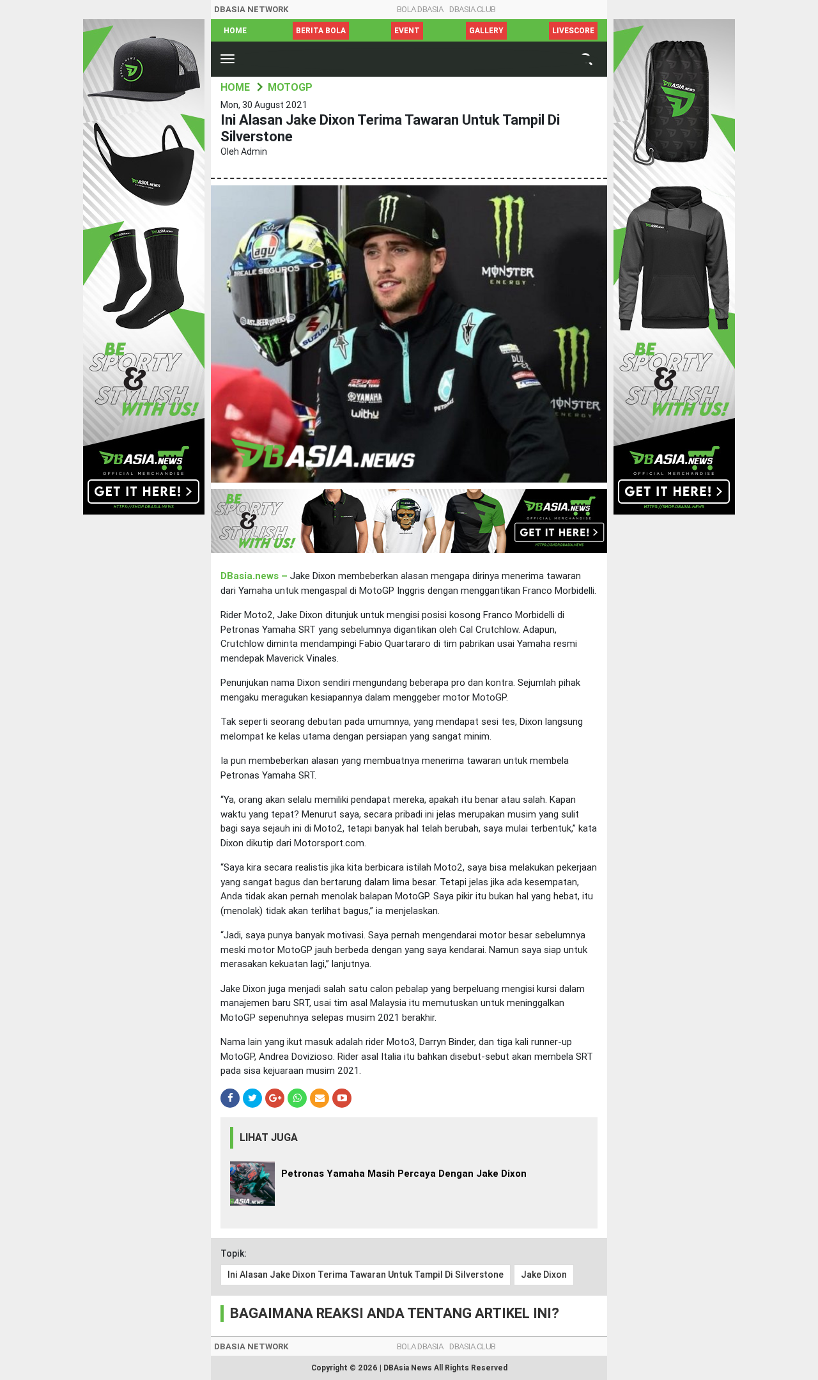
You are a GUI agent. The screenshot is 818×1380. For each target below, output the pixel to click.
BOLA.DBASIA (420, 9)
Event (407, 30)
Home (235, 30)
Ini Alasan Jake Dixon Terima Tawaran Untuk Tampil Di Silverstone (366, 1274)
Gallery (486, 30)
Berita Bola (321, 30)
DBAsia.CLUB (472, 9)
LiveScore (573, 30)
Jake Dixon (544, 1274)
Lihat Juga (269, 1137)
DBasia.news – (255, 576)
